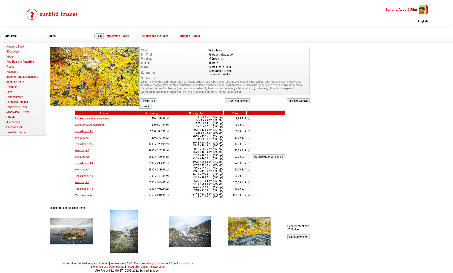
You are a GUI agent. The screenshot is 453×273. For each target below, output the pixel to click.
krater (274, 81)
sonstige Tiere (15, 82)
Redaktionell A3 (84, 176)
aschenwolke (234, 85)
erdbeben (210, 85)
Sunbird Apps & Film (401, 9)
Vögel (9, 56)
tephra (221, 91)
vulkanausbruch (245, 88)
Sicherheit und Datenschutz (107, 266)
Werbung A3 (82, 182)
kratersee (261, 88)
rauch (153, 88)
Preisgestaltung (144, 263)
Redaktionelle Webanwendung (92, 118)
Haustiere (12, 71)
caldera (283, 81)
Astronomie (13, 122)
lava (165, 85)
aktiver (182, 81)
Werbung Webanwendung (89, 124)
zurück (145, 106)
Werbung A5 (82, 156)
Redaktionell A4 (84, 163)
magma (157, 85)
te (237, 81)
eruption (185, 85)
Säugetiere (13, 51)
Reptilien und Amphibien (20, 61)
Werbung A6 (82, 150)
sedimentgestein (291, 85)
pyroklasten (178, 91)
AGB (129, 263)
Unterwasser (14, 127)
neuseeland (234, 91)
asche (221, 85)
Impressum (117, 263)
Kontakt (103, 263)
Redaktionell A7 (84, 131)
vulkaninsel (202, 81)
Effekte (11, 117)
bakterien (228, 88)
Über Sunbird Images (84, 263)
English (423, 21)
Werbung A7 (82, 137)
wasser (183, 88)
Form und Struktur (17, 102)
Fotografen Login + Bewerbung (146, 266)
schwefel (294, 81)
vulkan (173, 81)
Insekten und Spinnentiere (22, 76)
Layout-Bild (148, 101)
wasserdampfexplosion (155, 91)
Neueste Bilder (15, 46)
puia (242, 81)
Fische (10, 66)
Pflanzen (11, 87)
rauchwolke (165, 88)
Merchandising (83, 195)
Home (65, 263)
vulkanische (217, 81)
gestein (174, 85)
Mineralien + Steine (18, 112)
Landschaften (14, 97)
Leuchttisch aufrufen (154, 36)
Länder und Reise (17, 107)
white (144, 81)
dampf (145, 88)
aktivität (230, 81)
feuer (276, 85)
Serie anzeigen (298, 237)
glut (175, 88)
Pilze (9, 92)
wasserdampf (197, 88)
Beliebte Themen (16, 132)
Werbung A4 (82, 169)
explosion (197, 85)
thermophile (214, 88)
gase (262, 85)
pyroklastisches (196, 91)
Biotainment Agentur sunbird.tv (174, 263)
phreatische (276, 88)
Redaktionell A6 (84, 144)
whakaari (162, 81)
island (152, 81)
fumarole (146, 85)
